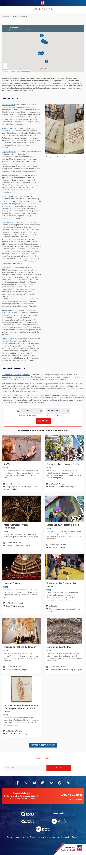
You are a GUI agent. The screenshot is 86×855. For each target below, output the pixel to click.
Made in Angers (7, 395)
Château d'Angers (8, 105)
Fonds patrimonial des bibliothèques (16, 267)
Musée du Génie (7, 222)
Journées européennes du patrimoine (16, 375)
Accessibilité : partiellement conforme (45, 837)
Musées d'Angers (8, 196)
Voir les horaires (76, 799)
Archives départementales (12, 310)
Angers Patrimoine (9, 152)
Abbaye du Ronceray (9, 338)
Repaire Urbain (7, 128)
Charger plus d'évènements (43, 745)
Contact (10, 837)
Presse (74, 837)
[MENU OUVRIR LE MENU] (3, 3)
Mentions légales (21, 837)
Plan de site (65, 837)
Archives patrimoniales (10, 175)
